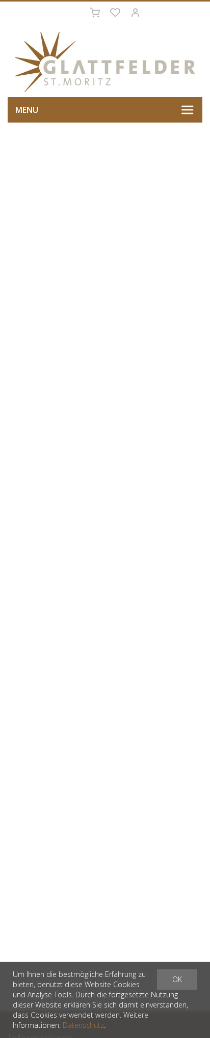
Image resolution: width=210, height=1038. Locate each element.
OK (177, 979)
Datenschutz (83, 1025)
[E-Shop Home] (105, 62)
